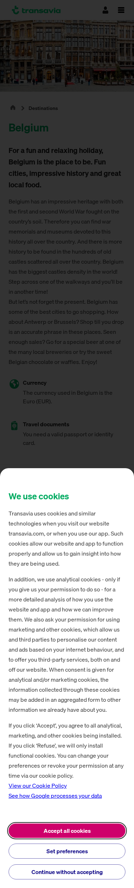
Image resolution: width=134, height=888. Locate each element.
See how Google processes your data (55, 795)
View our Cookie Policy (38, 785)
